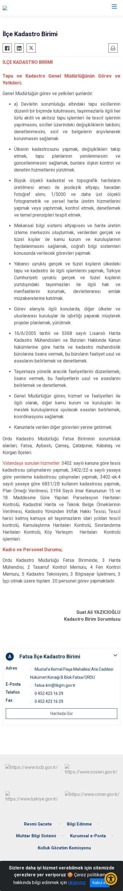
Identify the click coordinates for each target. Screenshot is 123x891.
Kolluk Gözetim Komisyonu (64, 848)
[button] (61, 657)
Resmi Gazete (38, 824)
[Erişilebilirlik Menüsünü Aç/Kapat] (110, 878)
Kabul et (99, 882)
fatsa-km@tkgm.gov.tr (55, 685)
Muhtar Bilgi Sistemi (36, 836)
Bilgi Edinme (79, 824)
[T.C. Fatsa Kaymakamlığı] (26, 7)
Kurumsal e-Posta (88, 836)
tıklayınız (77, 882)
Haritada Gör (61, 713)
